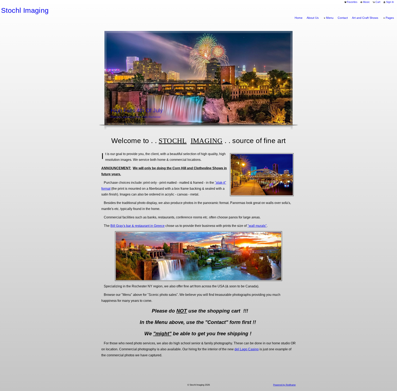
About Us (313, 17)
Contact (343, 17)
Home (299, 17)
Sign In (390, 2)
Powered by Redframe (284, 385)
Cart (377, 2)
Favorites (352, 2)
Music (366, 2)
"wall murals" (257, 225)
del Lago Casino (246, 349)
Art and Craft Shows (365, 17)
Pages (390, 17)
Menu (330, 17)
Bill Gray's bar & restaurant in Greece (137, 225)
